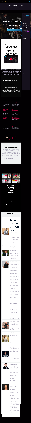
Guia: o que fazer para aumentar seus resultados (26, 32)
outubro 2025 (25, 41)
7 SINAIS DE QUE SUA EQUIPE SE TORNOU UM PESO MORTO (25, 28)
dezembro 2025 (25, 40)
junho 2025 (25, 45)
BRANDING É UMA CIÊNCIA (26, 25)
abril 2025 (25, 47)
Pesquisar (24, 14)
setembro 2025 (25, 42)
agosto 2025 (25, 43)
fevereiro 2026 (25, 39)
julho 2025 (25, 44)
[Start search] (29, 1)
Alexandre (25, 31)
